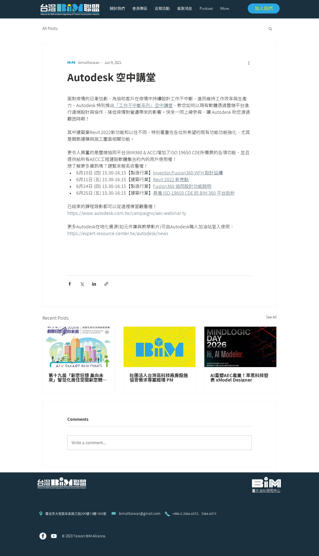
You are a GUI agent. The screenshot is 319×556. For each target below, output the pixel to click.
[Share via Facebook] (69, 283)
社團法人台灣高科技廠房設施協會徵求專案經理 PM (159, 377)
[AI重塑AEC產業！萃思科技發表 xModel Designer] (240, 347)
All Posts (50, 28)
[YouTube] (53, 536)
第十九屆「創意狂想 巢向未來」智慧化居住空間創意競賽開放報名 (78, 377)
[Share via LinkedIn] (94, 283)
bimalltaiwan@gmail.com (139, 513)
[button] (270, 28)
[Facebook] (42, 536)
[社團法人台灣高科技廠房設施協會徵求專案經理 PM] (160, 347)
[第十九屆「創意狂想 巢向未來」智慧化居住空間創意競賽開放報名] (79, 347)
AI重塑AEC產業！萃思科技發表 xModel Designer (239, 377)
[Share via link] (106, 283)
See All (271, 317)
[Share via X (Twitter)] (82, 283)
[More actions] (249, 63)
